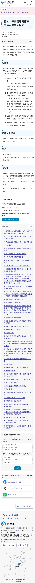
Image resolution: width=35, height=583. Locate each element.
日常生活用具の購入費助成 (13, 257)
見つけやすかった (10, 457)
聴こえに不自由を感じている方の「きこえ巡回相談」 (17, 237)
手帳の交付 (8, 389)
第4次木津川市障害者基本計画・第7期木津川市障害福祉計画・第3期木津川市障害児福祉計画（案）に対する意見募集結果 (18, 352)
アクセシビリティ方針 (11, 515)
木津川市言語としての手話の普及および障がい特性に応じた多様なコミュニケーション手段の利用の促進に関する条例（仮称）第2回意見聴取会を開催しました (18, 310)
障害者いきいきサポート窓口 (14, 417)
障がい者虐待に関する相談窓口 (15, 386)
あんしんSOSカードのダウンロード (17, 379)
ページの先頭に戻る (26, 506)
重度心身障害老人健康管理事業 (15, 254)
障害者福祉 (26, 12)
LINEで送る (12, 494)
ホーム (3, 12)
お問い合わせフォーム (10, 219)
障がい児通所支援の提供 (13, 302)
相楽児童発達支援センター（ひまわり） (18, 242)
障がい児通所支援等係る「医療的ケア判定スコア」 (17, 375)
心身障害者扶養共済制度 (13, 401)
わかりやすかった (10, 445)
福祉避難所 (8, 364)
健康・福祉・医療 (13, 12)
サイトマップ (21, 518)
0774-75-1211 (13, 207)
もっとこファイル (10, 382)
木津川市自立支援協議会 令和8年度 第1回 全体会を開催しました (18, 232)
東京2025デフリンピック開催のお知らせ (17, 261)
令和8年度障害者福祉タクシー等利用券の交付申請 (18, 287)
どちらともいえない (11, 447)
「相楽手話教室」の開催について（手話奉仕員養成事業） (17, 270)
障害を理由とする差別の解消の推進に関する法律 (17, 405)
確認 (17, 468)
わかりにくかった (10, 450)
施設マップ (22, 545)
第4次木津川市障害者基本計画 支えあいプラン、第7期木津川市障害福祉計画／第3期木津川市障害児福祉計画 (18, 294)
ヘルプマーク (9, 333)
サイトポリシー (8, 518)
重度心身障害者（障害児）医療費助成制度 (17, 249)
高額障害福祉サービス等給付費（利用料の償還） (17, 427)
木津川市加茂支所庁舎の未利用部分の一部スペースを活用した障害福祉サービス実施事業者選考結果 (17, 412)
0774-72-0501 (13, 530)
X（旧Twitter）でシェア (16, 488)
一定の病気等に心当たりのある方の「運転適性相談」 (17, 421)
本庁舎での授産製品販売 (13, 317)
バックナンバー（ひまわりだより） (17, 265)
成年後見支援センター (12, 329)
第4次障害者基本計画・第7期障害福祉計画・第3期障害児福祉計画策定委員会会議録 (18, 344)
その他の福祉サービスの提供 (14, 398)
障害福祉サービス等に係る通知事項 (17, 367)
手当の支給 (8, 245)
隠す (31, 226)
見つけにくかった (10, 462)
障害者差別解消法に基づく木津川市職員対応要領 (17, 337)
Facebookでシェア (15, 482)
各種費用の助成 (9, 370)
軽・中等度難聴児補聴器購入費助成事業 (17, 393)
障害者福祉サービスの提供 (13, 299)
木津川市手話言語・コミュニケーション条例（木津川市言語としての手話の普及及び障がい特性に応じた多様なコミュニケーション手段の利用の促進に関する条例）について (17, 279)
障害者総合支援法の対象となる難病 (17, 326)
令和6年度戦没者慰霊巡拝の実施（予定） (17, 360)
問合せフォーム (8, 545)
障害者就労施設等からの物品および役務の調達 (17, 322)
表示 (31, 41)
